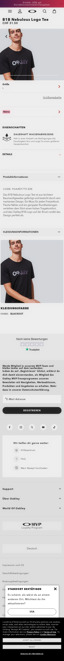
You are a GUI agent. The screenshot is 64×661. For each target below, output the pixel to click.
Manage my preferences (32, 654)
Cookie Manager (48, 634)
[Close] (55, 588)
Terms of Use (50, 632)
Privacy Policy (33, 632)
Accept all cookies (32, 640)
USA (32, 611)
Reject (32, 647)
